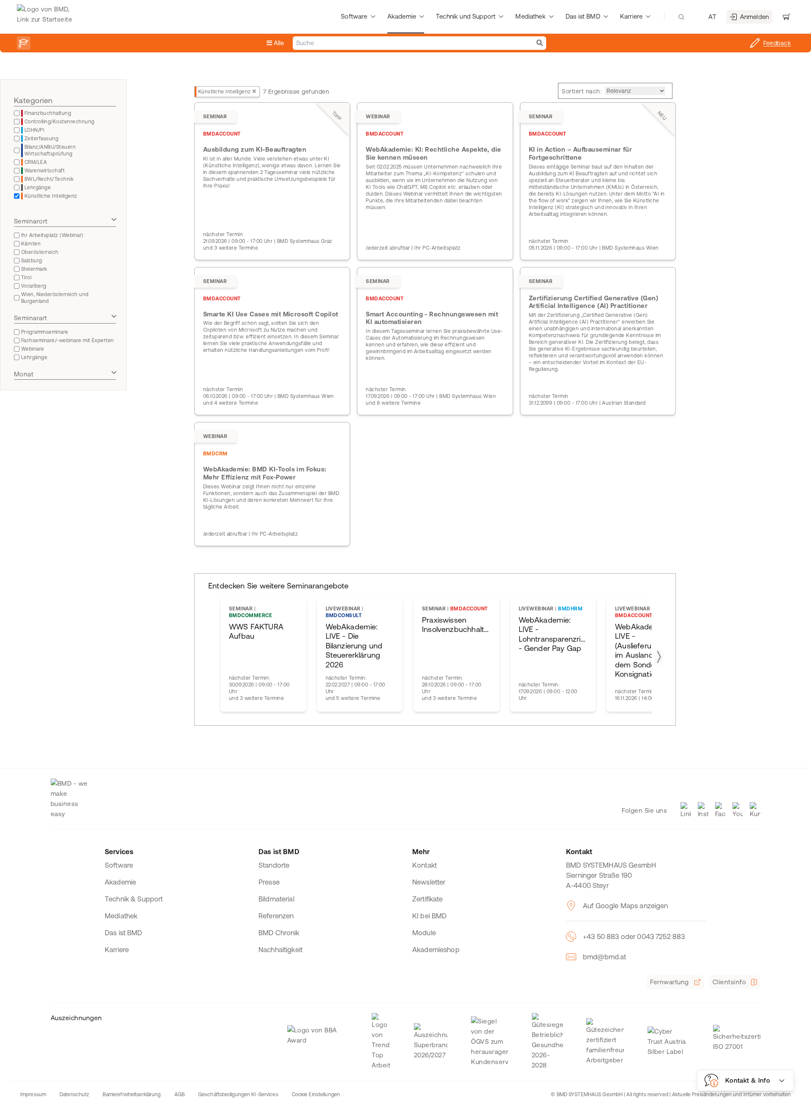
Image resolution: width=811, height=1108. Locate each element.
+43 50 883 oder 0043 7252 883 (634, 936)
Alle (278, 42)
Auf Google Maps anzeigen (625, 905)
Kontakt (424, 865)
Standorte (274, 865)
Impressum (33, 1094)
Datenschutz (74, 1094)
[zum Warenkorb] (786, 17)
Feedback (777, 43)
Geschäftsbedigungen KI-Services (238, 1094)
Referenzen (276, 916)
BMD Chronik (279, 932)
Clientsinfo (729, 981)
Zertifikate (427, 899)
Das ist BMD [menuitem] (583, 16)
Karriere (117, 949)
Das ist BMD (123, 932)
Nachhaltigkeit (280, 949)
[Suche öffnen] (681, 17)
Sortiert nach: (581, 91)
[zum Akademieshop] (23, 43)
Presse (269, 882)
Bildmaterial (276, 899)
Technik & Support (134, 899)
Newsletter (429, 882)
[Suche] (539, 43)
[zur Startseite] (46, 17)
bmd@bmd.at (604, 957)
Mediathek (121, 916)
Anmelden (754, 16)
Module (424, 932)
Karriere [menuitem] (631, 16)
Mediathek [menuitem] (530, 16)
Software (119, 865)
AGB (179, 1094)
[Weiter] (658, 656)
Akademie (120, 882)
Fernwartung (669, 981)
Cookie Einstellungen (316, 1094)
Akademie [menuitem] (401, 16)
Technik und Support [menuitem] (465, 16)
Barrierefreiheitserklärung (132, 1094)
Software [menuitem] (354, 16)
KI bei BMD (429, 916)
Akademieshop (436, 949)
